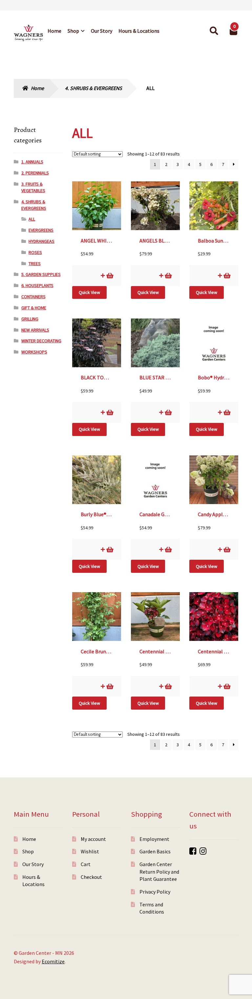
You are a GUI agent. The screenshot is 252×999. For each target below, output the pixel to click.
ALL (32, 219)
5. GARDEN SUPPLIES (41, 274)
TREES (35, 263)
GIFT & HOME (33, 308)
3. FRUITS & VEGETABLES (33, 187)
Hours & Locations (138, 30)
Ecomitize (53, 961)
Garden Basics (155, 851)
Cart (86, 864)
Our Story (101, 30)
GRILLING (29, 319)
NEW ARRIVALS (35, 330)
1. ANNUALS (32, 162)
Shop (73, 30)
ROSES (35, 252)
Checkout (91, 877)
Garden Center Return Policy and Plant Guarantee (159, 871)
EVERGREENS (41, 230)
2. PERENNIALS (35, 173)
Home (54, 30)
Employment (154, 839)
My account (93, 839)
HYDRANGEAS (41, 241)
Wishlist (90, 851)
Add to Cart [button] (109, 275)
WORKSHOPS (34, 352)
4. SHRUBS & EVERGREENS (93, 88)
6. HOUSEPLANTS (37, 285)
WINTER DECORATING (41, 341)
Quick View (89, 292)
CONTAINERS (33, 297)
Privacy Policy (154, 891)
